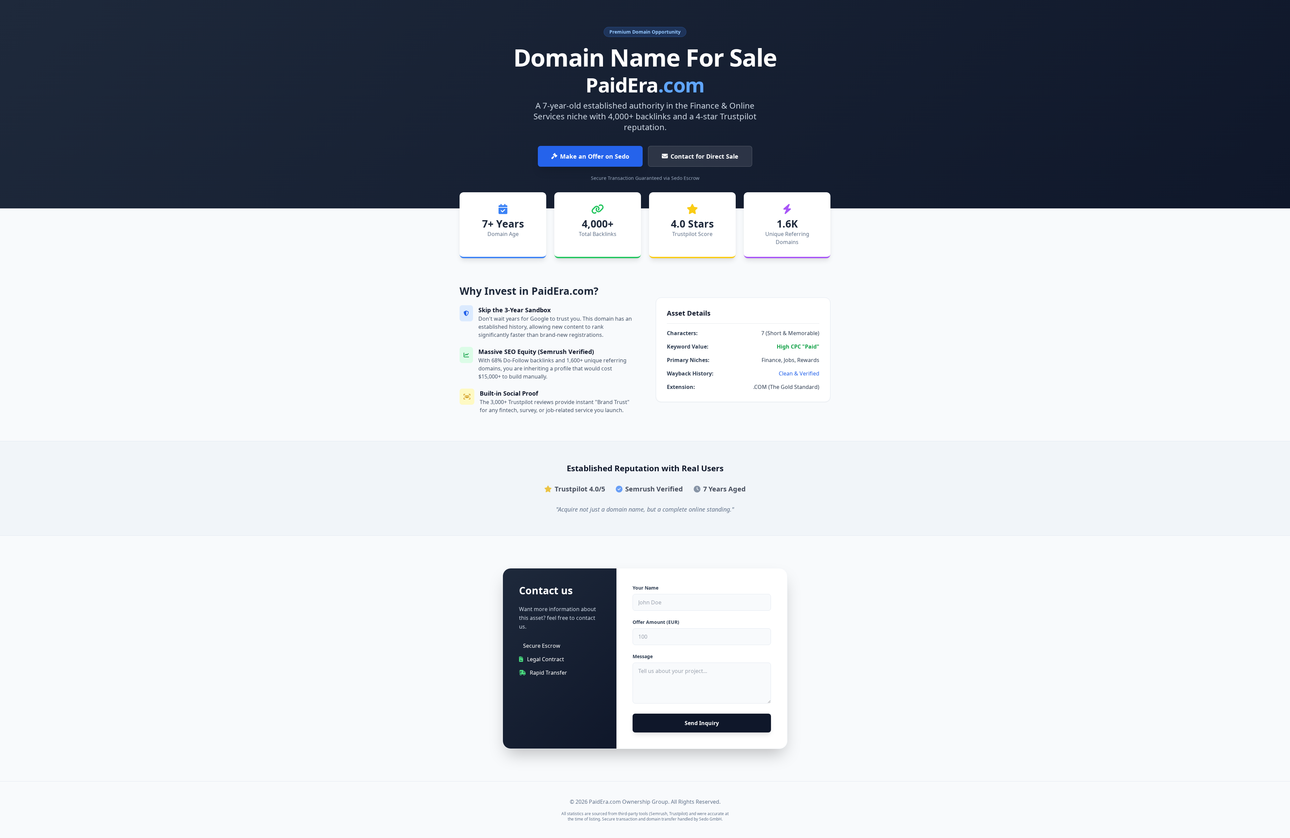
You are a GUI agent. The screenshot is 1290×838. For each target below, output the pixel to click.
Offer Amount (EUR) (656, 622)
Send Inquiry (702, 723)
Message (643, 656)
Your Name (645, 588)
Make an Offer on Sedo (594, 156)
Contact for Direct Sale (704, 156)
